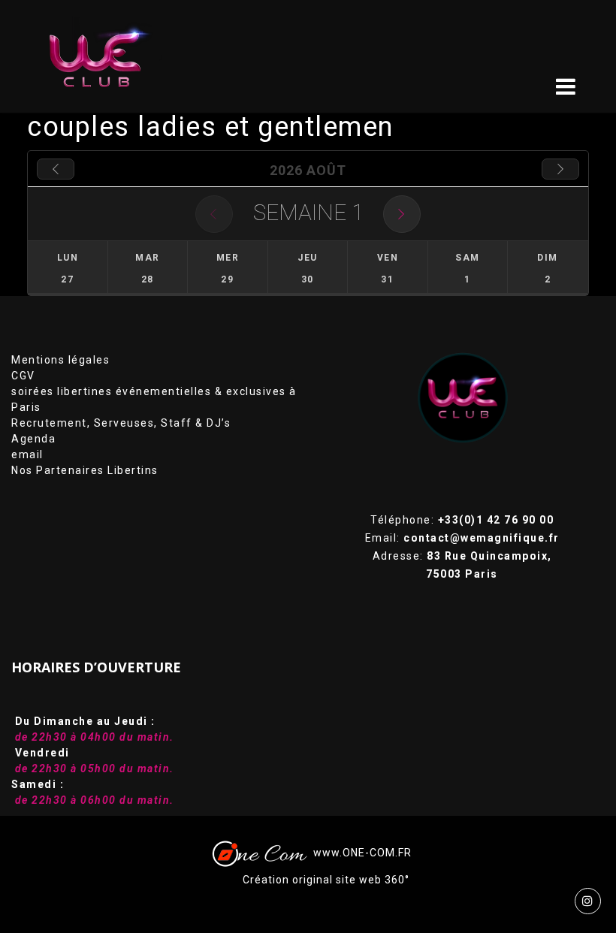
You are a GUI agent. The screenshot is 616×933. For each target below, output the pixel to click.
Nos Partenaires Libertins (85, 470)
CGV (23, 376)
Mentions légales (60, 360)
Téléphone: (462, 520)
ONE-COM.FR (377, 853)
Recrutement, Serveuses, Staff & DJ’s (121, 423)
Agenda (33, 439)
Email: (462, 538)
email (27, 454)
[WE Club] (106, 56)
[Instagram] (588, 901)
